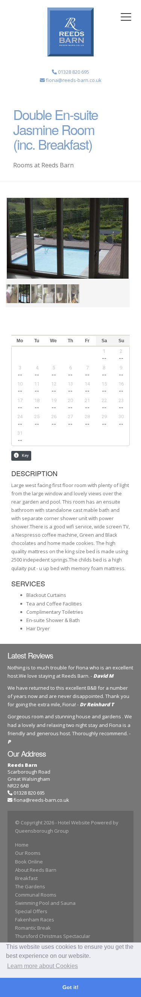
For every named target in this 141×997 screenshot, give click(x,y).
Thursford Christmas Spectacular (52, 936)
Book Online (29, 861)
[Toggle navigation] (126, 17)
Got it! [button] (70, 987)
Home (22, 844)
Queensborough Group (42, 830)
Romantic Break (33, 927)
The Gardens (30, 886)
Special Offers (31, 911)
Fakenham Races (34, 919)
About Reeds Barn (35, 869)
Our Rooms (28, 853)
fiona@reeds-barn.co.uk (41, 800)
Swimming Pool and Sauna (45, 903)
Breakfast (26, 878)
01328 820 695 (28, 792)
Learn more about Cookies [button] (42, 966)
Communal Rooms (35, 894)
